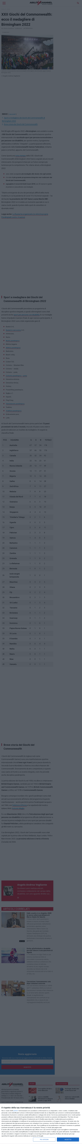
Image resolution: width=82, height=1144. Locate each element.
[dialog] (41, 1124)
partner (15, 1110)
